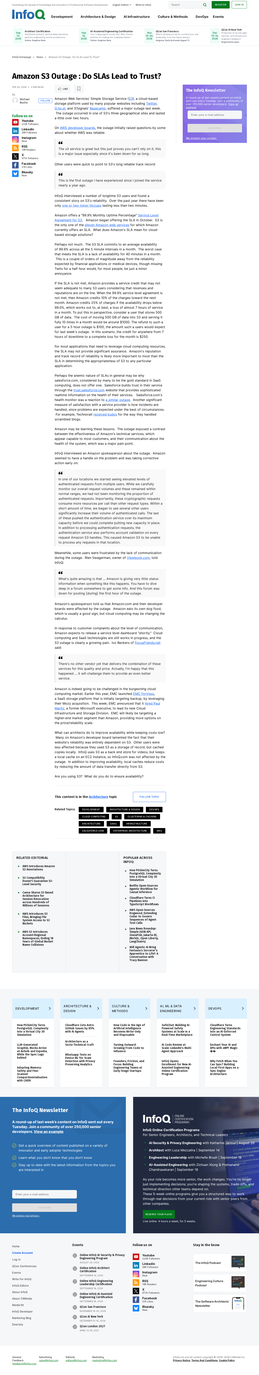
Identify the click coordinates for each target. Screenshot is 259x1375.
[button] (215, 128)
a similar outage (118, 400)
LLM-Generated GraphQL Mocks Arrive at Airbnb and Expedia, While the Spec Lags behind (32, 1051)
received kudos (105, 414)
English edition (121, 4)
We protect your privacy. (201, 138)
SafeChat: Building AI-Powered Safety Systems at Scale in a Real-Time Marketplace (177, 1030)
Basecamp (98, 108)
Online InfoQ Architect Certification (94, 1270)
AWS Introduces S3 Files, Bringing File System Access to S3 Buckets (36, 918)
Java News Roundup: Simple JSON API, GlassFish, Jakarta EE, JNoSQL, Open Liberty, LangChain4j (144, 935)
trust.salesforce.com (89, 390)
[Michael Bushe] (15, 101)
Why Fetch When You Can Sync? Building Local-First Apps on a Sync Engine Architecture (224, 1067)
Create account (22, 1252)
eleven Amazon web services (107, 225)
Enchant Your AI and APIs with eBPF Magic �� (224, 1048)
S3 (131, 99)
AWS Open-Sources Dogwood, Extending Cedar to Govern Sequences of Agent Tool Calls (143, 916)
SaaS (113, 823)
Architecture (98, 797)
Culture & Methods (173, 17)
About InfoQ (20, 1292)
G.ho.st (60, 108)
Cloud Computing (94, 816)
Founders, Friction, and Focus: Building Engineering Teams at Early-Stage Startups (129, 1066)
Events (218, 17)
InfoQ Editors (20, 1285)
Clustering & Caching (142, 816)
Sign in (239, 4)
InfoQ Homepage (21, 56)
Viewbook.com (138, 558)
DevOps (202, 17)
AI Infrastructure (137, 17)
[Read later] (79, 89)
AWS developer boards (77, 128)
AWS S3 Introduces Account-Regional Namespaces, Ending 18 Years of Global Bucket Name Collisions (37, 938)
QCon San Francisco (93, 1307)
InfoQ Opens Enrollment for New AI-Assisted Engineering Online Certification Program (177, 1067)
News (40, 56)
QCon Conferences (24, 1266)
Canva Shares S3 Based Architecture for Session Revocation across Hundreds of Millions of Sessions (37, 899)
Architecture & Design (98, 17)
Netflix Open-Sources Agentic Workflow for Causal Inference (144, 889)
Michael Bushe (25, 101)
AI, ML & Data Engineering (171, 1008)
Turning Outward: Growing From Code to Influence (129, 1048)
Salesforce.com (93, 830)
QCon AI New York (91, 1316)
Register (220, 4)
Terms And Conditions (204, 1360)
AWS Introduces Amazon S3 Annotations (38, 868)
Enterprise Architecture (130, 830)
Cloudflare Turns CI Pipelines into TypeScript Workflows (144, 901)
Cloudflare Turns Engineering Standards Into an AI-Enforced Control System (225, 1030)
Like (65, 88)
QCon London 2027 (92, 1326)
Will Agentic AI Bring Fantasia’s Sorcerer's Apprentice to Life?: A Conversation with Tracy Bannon (144, 954)
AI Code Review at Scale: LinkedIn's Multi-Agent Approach (177, 1048)
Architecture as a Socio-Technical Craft (79, 1043)
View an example (49, 1131)
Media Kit (18, 1305)
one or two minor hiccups (81, 205)
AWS (159, 830)
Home (16, 1246)
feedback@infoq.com (24, 1363)
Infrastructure (136, 823)
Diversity (17, 1324)
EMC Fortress (143, 694)
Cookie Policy (227, 1360)
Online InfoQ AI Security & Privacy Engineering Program (102, 1257)
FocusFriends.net (147, 643)
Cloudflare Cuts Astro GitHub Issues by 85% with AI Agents (79, 1028)
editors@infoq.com (76, 1360)
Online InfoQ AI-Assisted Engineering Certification (96, 1295)
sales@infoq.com (48, 1360)
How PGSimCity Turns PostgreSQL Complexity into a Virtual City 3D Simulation (145, 875)
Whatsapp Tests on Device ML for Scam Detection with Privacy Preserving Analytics (80, 1059)
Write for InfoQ (21, 1279)
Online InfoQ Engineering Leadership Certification (96, 1282)
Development (62, 17)
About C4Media (22, 1298)
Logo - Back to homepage (29, 15)
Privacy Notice (181, 1360)
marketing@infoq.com (104, 1360)
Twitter (151, 103)
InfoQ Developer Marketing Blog (22, 1315)
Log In (16, 1259)
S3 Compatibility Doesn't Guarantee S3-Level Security (37, 881)
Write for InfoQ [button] (143, 4)
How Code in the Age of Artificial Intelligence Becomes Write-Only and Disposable (129, 1030)
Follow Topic (149, 796)
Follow (45, 100)
